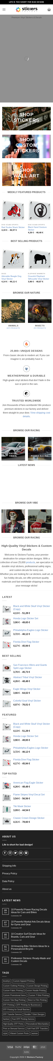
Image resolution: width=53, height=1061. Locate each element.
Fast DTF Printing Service (23, 1019)
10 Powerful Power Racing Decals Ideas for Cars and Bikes (26, 476)
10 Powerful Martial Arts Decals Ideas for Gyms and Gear (30, 923)
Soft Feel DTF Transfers (37, 1028)
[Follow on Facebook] (5, 853)
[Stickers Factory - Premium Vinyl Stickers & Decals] (26, 9)
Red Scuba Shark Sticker (13, 227)
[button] (4, 9)
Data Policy (8, 881)
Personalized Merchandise (37, 1024)
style (5, 1033)
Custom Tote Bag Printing (14, 1000)
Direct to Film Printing (37, 1000)
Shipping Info (9, 865)
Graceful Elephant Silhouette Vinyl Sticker (38, 277)
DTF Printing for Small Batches (16, 1009)
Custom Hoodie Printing (35, 990)
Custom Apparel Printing (23, 981)
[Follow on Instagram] (10, 853)
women (35, 1033)
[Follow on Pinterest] (26, 853)
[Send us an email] (20, 853)
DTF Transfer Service (12, 1014)
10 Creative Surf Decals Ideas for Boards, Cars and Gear (28, 935)
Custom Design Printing (37, 986)
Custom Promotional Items (14, 995)
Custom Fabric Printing (13, 990)
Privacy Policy (9, 873)
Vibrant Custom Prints (19, 1033)
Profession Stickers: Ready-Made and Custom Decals (30, 959)
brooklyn (6, 981)
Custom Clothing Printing (13, 986)
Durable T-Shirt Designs (34, 1014)
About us (6, 889)
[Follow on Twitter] (15, 853)
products (30, 562)
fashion (6, 1019)
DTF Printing (8, 1005)
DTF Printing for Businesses (29, 1005)
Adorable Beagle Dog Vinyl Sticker (11, 277)
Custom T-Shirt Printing (39, 995)
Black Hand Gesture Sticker (37, 228)
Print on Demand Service (13, 1028)
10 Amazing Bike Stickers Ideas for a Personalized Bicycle (30, 947)
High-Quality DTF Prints (13, 1024)
